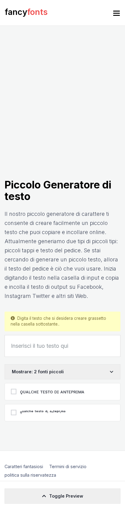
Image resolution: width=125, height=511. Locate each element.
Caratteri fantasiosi (24, 466)
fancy (26, 12)
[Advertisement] (62, 113)
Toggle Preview (66, 496)
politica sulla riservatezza (30, 475)
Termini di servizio (67, 466)
